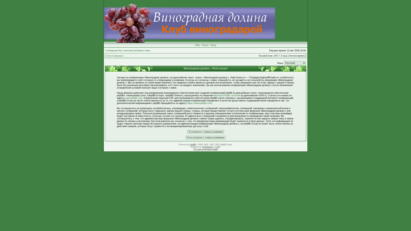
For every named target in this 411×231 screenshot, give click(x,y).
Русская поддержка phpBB (206, 149)
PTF (218, 147)
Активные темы (141, 50)
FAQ (197, 45)
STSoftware (207, 147)
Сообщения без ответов (118, 50)
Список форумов (114, 56)
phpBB (193, 145)
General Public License (227, 95)
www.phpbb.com (133, 98)
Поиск (205, 45)
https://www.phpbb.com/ (199, 103)
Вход (213, 45)
